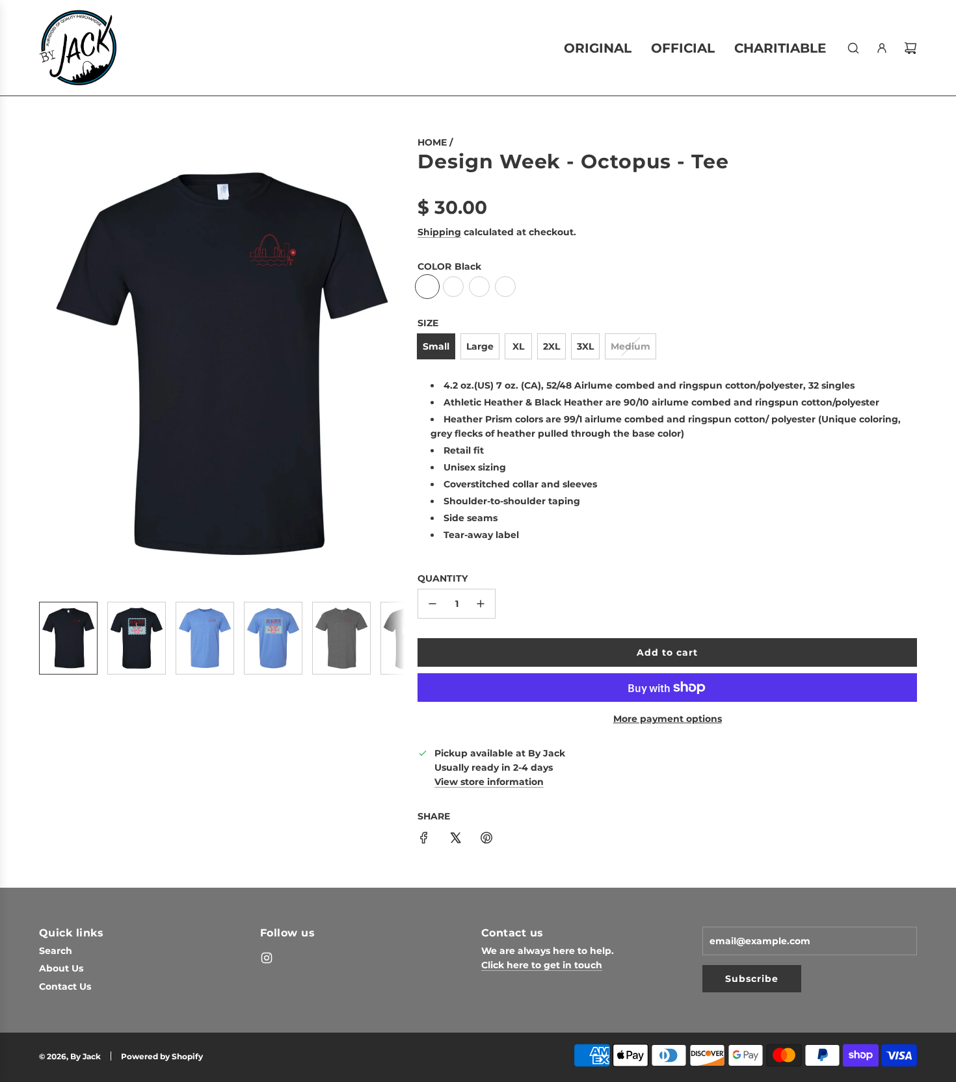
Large (480, 346)
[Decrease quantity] (432, 603)
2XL (551, 346)
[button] (49, 363)
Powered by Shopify (162, 1056)
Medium (630, 346)
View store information (489, 782)
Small (436, 346)
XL (518, 346)
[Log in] (882, 48)
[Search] (853, 48)
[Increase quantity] (480, 603)
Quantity (443, 578)
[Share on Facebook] (424, 839)
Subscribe (751, 979)
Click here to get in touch (541, 965)
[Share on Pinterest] (486, 839)
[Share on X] (455, 839)
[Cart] (910, 48)
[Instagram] (266, 958)
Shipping (439, 232)
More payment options (667, 719)
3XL (585, 346)
